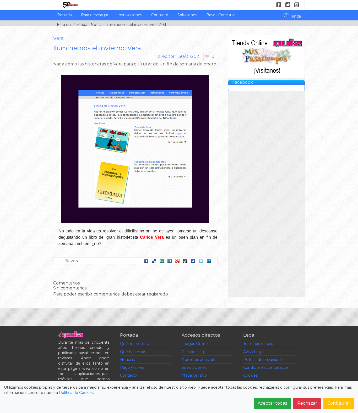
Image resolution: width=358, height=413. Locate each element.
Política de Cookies (76, 392)
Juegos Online (195, 343)
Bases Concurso (221, 15)
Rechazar (307, 403)
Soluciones (187, 15)
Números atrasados (199, 359)
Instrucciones (129, 15)
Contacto (159, 15)
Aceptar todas (272, 403)
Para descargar (94, 15)
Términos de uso (258, 343)
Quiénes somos (134, 343)
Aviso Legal (253, 351)
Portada (64, 15)
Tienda (295, 16)
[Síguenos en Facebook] (279, 5)
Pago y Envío (132, 367)
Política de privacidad (262, 359)
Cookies (250, 375)
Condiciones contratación (266, 367)
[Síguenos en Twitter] (288, 5)
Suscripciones (194, 367)
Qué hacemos (133, 351)
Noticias (127, 359)
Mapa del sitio (194, 375)
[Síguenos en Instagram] (297, 5)
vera (74, 260)
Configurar (338, 403)
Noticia (97, 24)
